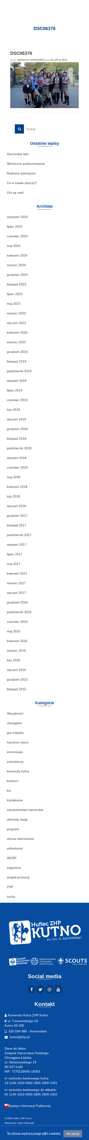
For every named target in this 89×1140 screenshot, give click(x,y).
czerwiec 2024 (17, 236)
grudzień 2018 (17, 429)
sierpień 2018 (16, 458)
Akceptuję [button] (72, 1133)
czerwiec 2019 (17, 400)
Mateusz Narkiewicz (31, 60)
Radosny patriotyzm (21, 173)
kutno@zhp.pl (19, 1037)
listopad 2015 (16, 689)
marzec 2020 (16, 342)
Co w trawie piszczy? (22, 183)
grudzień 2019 (17, 352)
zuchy (11, 896)
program (13, 829)
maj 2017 (13, 564)
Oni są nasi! (15, 192)
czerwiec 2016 (17, 621)
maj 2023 (13, 303)
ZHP (10, 887)
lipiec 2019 (14, 390)
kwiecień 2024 (17, 255)
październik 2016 (19, 612)
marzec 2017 (16, 583)
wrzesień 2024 (17, 217)
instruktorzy (15, 761)
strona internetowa (20, 839)
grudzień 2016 (17, 602)
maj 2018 (13, 477)
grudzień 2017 (17, 515)
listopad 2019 (16, 361)
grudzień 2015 (17, 679)
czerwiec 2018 (17, 467)
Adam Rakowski (25, 1123)
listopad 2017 (16, 525)
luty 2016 (13, 660)
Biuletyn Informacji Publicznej (29, 1106)
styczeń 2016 (16, 670)
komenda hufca (18, 771)
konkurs (12, 781)
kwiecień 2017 (17, 573)
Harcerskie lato (18, 154)
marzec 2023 (16, 313)
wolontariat (15, 848)
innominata (15, 752)
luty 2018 (13, 496)
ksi (9, 790)
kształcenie (15, 800)
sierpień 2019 (16, 381)
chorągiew (14, 723)
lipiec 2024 (14, 226)
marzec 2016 (16, 650)
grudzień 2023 (17, 275)
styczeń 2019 (16, 419)
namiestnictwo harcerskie (25, 810)
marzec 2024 (16, 265)
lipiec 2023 (14, 294)
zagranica (14, 867)
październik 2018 (19, 448)
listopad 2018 (16, 438)
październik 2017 (19, 535)
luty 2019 (13, 409)
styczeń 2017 (16, 593)
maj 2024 (13, 246)
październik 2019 (19, 371)
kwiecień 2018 (17, 487)
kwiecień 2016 (17, 641)
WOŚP (11, 858)
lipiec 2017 (14, 554)
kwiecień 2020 (17, 332)
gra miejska (15, 733)
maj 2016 (13, 631)
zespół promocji (18, 877)
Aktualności (15, 713)
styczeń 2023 (16, 323)
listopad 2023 (16, 284)
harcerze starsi (17, 742)
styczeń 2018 (16, 506)
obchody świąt (17, 819)
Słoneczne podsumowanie (26, 163)
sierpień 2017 (16, 544)
